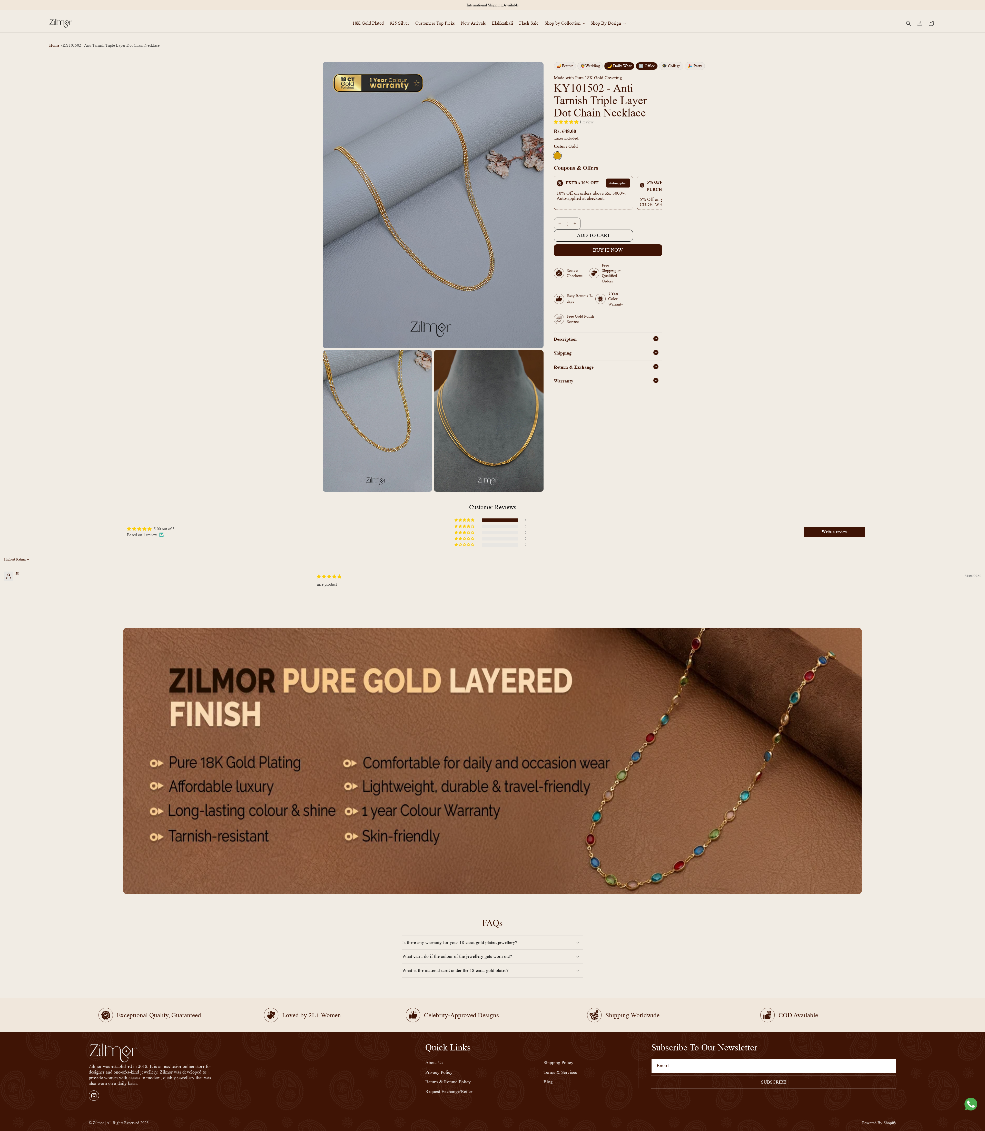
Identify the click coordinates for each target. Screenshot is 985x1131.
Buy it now (608, 250)
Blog (548, 1082)
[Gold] (557, 155)
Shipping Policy (558, 1062)
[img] (329, 576)
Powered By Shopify (879, 1122)
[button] (564, 23)
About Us (434, 1062)
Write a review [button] (834, 531)
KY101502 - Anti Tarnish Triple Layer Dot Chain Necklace (111, 45)
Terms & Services (560, 1072)
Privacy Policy (438, 1072)
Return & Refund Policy (448, 1082)
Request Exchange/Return (449, 1091)
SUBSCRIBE (773, 1082)
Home (54, 45)
